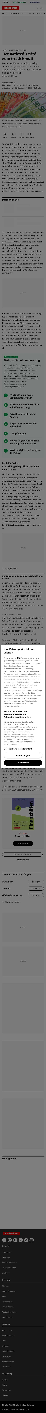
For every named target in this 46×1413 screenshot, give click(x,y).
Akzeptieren (23, 763)
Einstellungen (23, 755)
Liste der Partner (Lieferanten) (18, 749)
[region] (23, 706)
